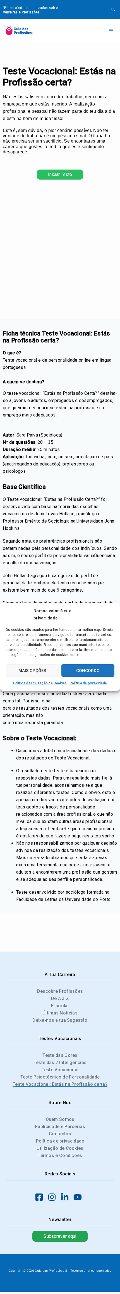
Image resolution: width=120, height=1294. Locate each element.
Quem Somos (60, 1119)
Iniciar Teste (60, 174)
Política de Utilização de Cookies (40, 683)
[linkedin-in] (66, 1197)
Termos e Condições (60, 1155)
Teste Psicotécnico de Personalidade (60, 1077)
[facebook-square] (41, 1197)
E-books (60, 1005)
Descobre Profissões (60, 991)
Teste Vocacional (60, 1069)
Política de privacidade (88, 683)
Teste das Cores (60, 1055)
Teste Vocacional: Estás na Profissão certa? (60, 1084)
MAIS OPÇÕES (32, 670)
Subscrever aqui (60, 1236)
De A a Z (60, 998)
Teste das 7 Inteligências (60, 1062)
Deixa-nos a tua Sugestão (59, 1020)
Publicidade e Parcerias (60, 1126)
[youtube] (79, 1197)
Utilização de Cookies (60, 1148)
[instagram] (53, 1197)
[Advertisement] (60, 250)
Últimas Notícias (60, 1013)
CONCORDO (88, 670)
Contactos (60, 1133)
